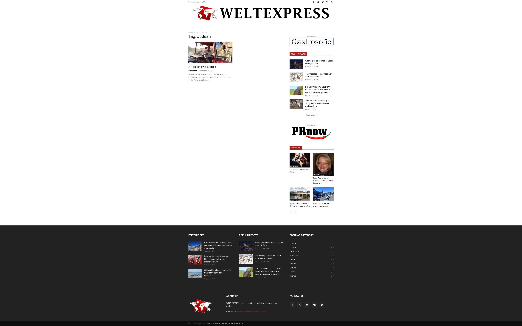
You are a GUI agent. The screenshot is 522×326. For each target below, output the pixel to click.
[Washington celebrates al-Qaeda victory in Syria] (296, 64)
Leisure (292, 200)
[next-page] (295, 211)
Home (190, 32)
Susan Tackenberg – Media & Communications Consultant (323, 180)
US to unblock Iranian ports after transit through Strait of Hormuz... (218, 273)
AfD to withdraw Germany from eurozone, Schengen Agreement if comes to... (218, 245)
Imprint (316, 175)
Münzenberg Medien (198, 323)
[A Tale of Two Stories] (210, 52)
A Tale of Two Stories (202, 66)
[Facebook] (314, 2)
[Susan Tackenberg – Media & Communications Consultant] (323, 164)
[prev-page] (291, 211)
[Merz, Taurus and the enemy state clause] (323, 194)
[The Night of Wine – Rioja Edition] (300, 160)
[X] (318, 2)
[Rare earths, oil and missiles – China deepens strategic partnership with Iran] (195, 260)
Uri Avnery (192, 70)
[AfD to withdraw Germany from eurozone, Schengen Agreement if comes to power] (195, 246)
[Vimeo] (323, 2)
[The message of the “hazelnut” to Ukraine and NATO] (296, 77)
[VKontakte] (327, 2)
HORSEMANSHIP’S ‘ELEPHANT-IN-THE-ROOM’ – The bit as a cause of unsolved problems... (318, 89)
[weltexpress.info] (261, 13)
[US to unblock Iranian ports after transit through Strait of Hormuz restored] (195, 273)
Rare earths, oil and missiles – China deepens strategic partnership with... (217, 259)
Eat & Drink (294, 166)
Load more (310, 115)
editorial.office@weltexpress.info (251, 311)
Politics (316, 200)
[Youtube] (332, 2)
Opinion (192, 62)
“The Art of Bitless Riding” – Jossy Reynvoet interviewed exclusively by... (317, 103)
